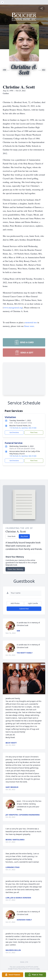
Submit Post (24, 609)
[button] (24, 678)
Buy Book (24, 536)
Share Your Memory (15, 569)
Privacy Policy (17, 969)
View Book (11, 536)
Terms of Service (30, 969)
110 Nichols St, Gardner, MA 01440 (22, 428)
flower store (29, 326)
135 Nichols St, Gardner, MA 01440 (22, 456)
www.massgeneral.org (12, 307)
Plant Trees (34, 432)
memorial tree (31, 322)
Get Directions (14, 432)
